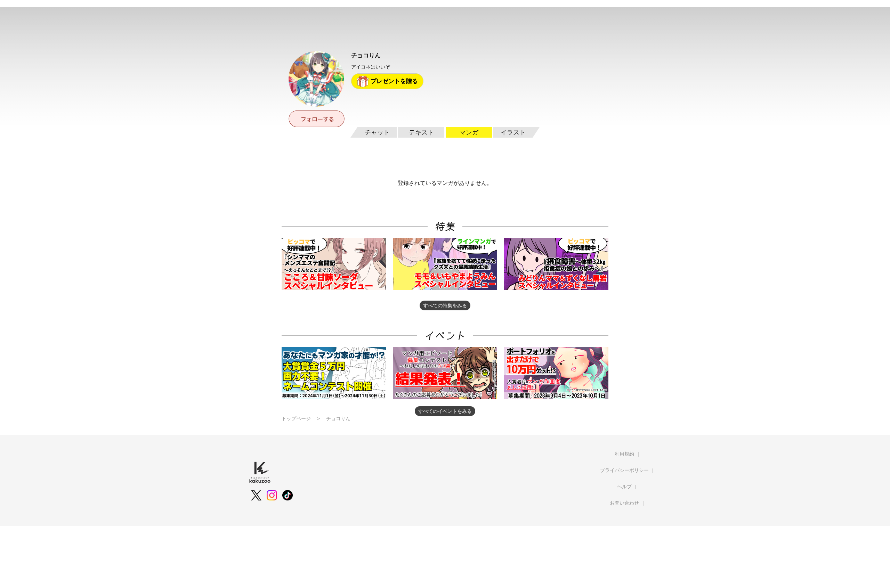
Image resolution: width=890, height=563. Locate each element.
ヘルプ (624, 486)
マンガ (469, 132)
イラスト (513, 132)
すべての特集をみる (445, 305)
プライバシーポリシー (624, 470)
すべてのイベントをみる (445, 411)
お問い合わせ (624, 503)
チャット (377, 132)
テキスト (421, 132)
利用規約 (624, 454)
